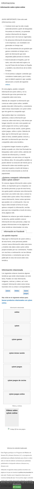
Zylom (8, 291)
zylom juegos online (17, 394)
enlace (7, 84)
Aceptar (17, 487)
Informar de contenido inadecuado (17, 448)
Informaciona (8, 3)
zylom (17, 326)
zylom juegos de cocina (17, 380)
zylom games (17, 339)
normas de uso (10, 477)
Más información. (17, 484)
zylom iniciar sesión (17, 353)
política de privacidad (25, 472)
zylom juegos (17, 367)
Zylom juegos (26, 292)
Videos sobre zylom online (11, 411)
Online (17, 291)
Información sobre (12, 7)
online (17, 312)
